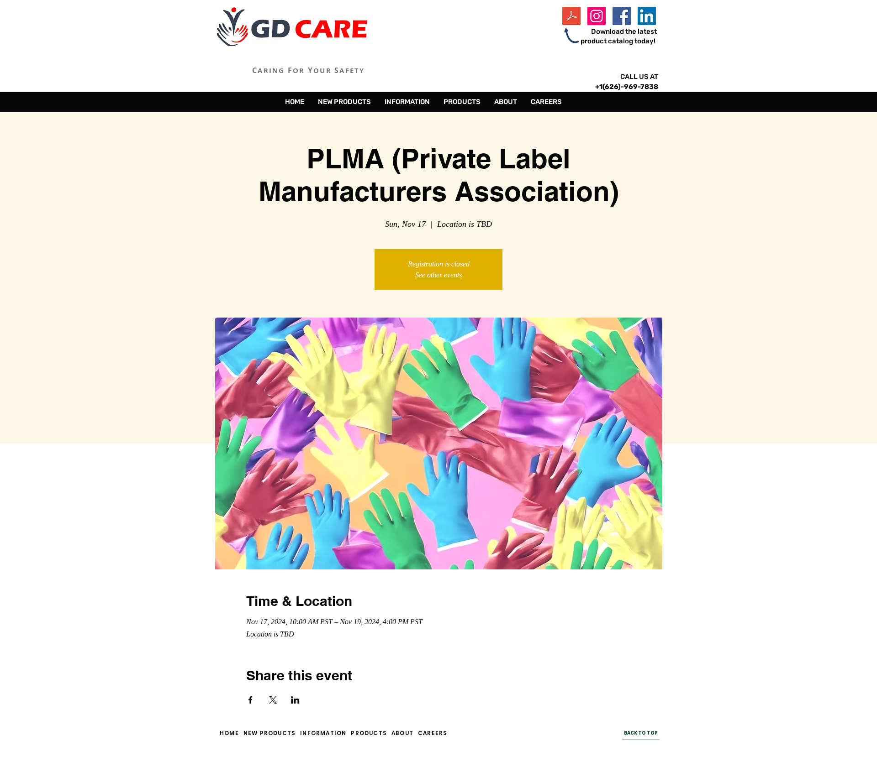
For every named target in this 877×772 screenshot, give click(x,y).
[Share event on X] (273, 700)
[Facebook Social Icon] (622, 16)
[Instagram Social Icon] (596, 16)
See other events (438, 275)
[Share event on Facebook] (250, 700)
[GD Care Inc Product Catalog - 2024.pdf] (571, 17)
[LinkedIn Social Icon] (647, 16)
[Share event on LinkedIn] (295, 700)
